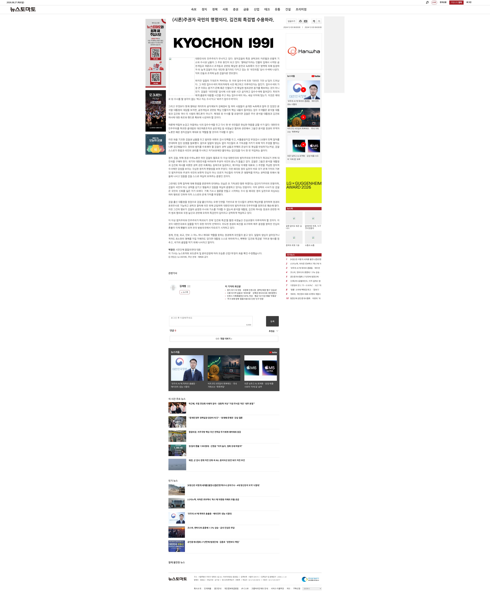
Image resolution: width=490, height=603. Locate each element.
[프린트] (300, 21)
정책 (214, 9)
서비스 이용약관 (277, 588)
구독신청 (296, 588)
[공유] (305, 21)
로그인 (468, 2)
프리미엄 (301, 9)
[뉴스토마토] (23, 9)
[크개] (313, 21)
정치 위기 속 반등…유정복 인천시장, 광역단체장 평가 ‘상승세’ (252, 290)
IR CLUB (244, 588)
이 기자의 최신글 (233, 286)
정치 (204, 9)
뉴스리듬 (291, 76)
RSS (288, 588)
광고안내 (217, 588)
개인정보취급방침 (231, 588)
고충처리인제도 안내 (259, 588)
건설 (288, 9)
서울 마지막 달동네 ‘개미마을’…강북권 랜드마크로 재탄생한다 (252, 293)
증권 (235, 9)
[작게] (319, 21)
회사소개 (197, 588)
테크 (267, 9)
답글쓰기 (291, 21)
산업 (256, 9)
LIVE (434, 2)
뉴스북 (185, 292)
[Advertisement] (334, 54)
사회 (225, 9)
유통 (277, 9)
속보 (194, 9)
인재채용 (207, 588)
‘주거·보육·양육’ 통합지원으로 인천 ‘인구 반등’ (245, 299)
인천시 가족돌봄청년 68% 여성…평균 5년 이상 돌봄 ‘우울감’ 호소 (253, 296)
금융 (246, 9)
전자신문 (443, 2)
